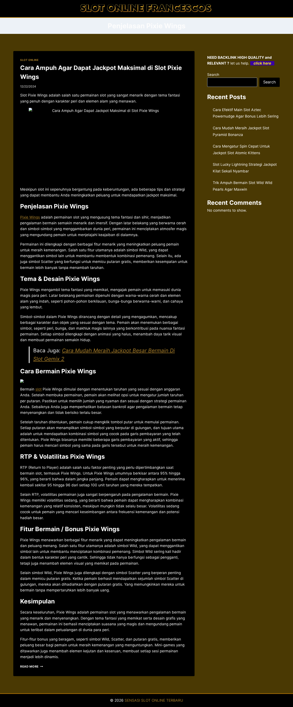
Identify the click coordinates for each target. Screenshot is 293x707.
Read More (31, 666)
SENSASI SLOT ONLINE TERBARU (154, 700)
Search (213, 74)
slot (38, 389)
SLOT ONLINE (29, 60)
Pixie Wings (30, 217)
